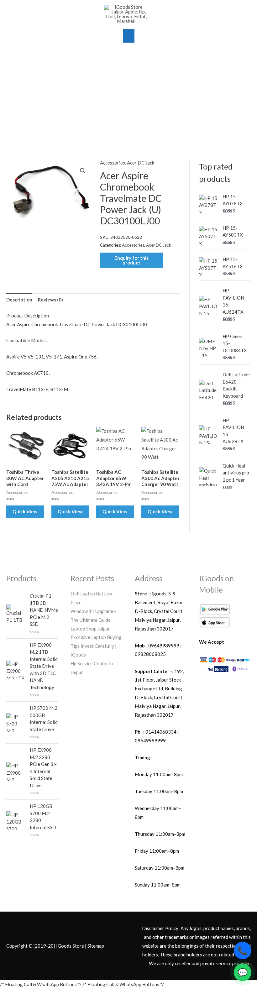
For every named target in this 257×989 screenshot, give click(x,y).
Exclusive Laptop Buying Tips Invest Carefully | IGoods (96, 645)
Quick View (25, 511)
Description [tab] (19, 299)
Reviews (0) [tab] (50, 299)
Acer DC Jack (140, 162)
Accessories (112, 162)
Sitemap (95, 946)
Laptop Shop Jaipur (90, 628)
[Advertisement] (128, 95)
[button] (82, 170)
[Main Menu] (128, 36)
